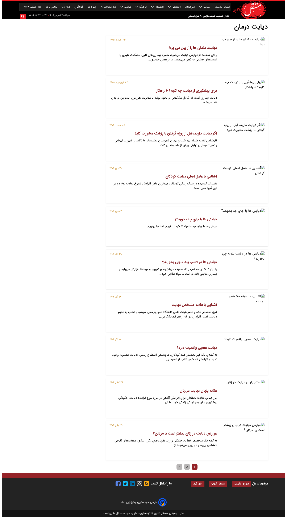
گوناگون (79, 7)
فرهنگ (142, 7)
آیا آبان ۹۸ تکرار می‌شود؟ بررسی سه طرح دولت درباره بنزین (193, 16)
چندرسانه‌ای (110, 7)
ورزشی (127, 7)
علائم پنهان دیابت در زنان (198, 391)
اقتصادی (159, 7)
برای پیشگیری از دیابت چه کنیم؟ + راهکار (186, 91)
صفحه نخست (222, 7)
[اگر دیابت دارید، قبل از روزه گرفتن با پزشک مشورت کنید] (242, 141)
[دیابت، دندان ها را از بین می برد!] (242, 55)
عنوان (226, 16)
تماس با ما (52, 7)
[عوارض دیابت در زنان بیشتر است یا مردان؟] (242, 441)
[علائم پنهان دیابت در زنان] (242, 398)
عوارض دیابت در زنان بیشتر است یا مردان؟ (185, 434)
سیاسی (206, 7)
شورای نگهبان (241, 484)
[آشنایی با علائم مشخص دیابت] (242, 312)
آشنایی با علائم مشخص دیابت (194, 305)
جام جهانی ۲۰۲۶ (33, 7)
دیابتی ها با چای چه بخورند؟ (196, 219)
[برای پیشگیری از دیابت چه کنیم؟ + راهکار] (242, 98)
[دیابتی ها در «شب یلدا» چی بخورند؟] (242, 269)
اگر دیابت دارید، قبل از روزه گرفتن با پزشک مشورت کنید (175, 134)
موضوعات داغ (260, 484)
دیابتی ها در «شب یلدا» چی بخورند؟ (189, 262)
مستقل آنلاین (218, 484)
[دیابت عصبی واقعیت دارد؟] (242, 355)
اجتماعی (176, 7)
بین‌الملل (190, 7)
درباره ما (66, 7)
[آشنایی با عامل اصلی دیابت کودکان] (242, 184)
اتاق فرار (197, 484)
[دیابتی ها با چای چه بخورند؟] (242, 227)
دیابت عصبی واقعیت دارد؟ (197, 348)
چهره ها (92, 7)
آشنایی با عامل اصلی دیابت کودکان (191, 177)
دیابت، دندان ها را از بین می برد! (193, 48)
